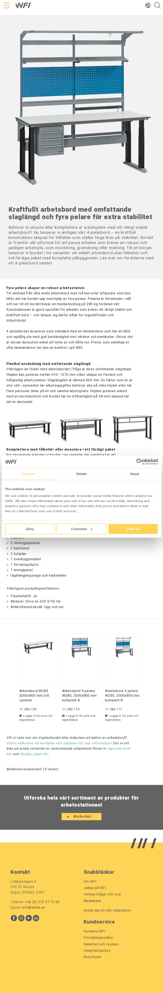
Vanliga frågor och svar (102, 894)
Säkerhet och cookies (101, 944)
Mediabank (92, 901)
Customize (79, 529)
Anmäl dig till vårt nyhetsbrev (107, 910)
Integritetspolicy (97, 950)
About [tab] (134, 474)
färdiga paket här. (34, 754)
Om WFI (90, 881)
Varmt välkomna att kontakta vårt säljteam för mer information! (59, 743)
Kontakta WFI (94, 931)
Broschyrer (92, 957)
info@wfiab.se (33, 907)
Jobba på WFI (95, 888)
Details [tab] (81, 474)
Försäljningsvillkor (98, 937)
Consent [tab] (28, 474)
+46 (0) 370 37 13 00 (42, 902)
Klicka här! (82, 816)
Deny (30, 529)
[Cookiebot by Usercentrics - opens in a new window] (139, 461)
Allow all (133, 529)
